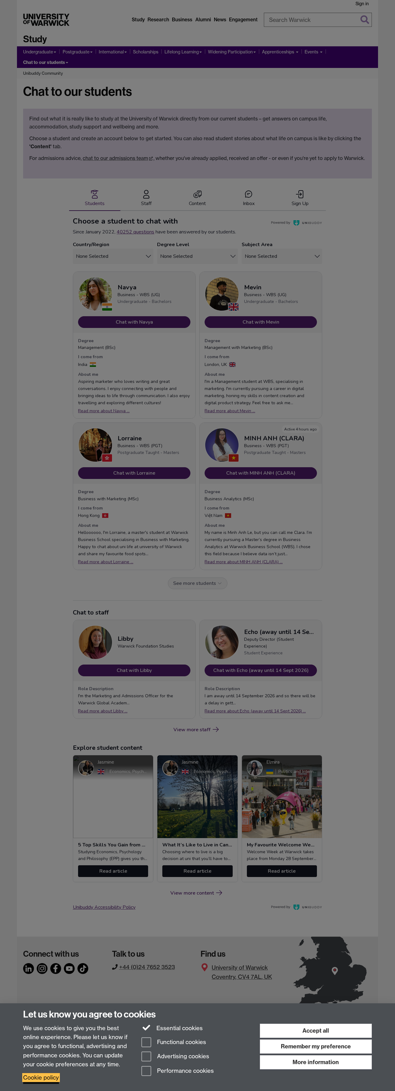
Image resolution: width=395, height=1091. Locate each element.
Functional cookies (181, 1042)
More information (316, 1062)
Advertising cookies (182, 1056)
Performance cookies (185, 1071)
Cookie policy (41, 1077)
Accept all (315, 1030)
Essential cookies (179, 1028)
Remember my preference (316, 1046)
